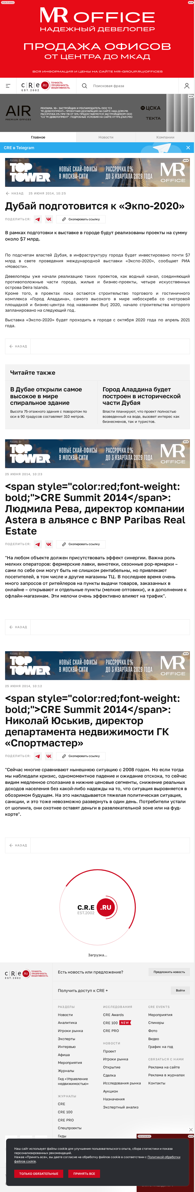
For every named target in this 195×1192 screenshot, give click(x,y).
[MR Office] (97, 39)
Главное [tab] (38, 137)
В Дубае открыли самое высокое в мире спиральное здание (46, 396)
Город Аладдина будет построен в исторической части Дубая (142, 396)
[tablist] (97, 137)
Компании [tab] (165, 137)
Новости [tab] (106, 137)
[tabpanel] (97, 552)
